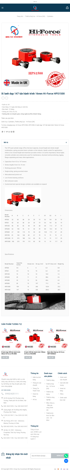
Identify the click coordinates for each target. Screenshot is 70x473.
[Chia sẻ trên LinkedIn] (13, 132)
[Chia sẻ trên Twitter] (7, 132)
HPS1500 (31, 125)
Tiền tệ (35, 1)
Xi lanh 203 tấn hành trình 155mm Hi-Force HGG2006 (34, 353)
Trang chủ (20, 16)
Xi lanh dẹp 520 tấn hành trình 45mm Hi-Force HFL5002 (10, 353)
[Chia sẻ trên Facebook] (4, 132)
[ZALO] (66, 461)
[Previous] (1, 344)
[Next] (68, 344)
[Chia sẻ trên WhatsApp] (2, 132)
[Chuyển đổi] (66, 142)
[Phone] (66, 456)
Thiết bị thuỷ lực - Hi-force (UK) (35, 16)
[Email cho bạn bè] (9, 132)
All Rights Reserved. (34, 469)
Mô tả (6, 142)
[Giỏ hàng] (67, 7)
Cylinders (50, 16)
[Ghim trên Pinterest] (11, 132)
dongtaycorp (11, 125)
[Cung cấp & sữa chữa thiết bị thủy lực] (35, 8)
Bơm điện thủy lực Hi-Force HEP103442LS (55, 353)
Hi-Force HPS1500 (22, 125)
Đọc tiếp (5, 357)
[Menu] (2, 7)
